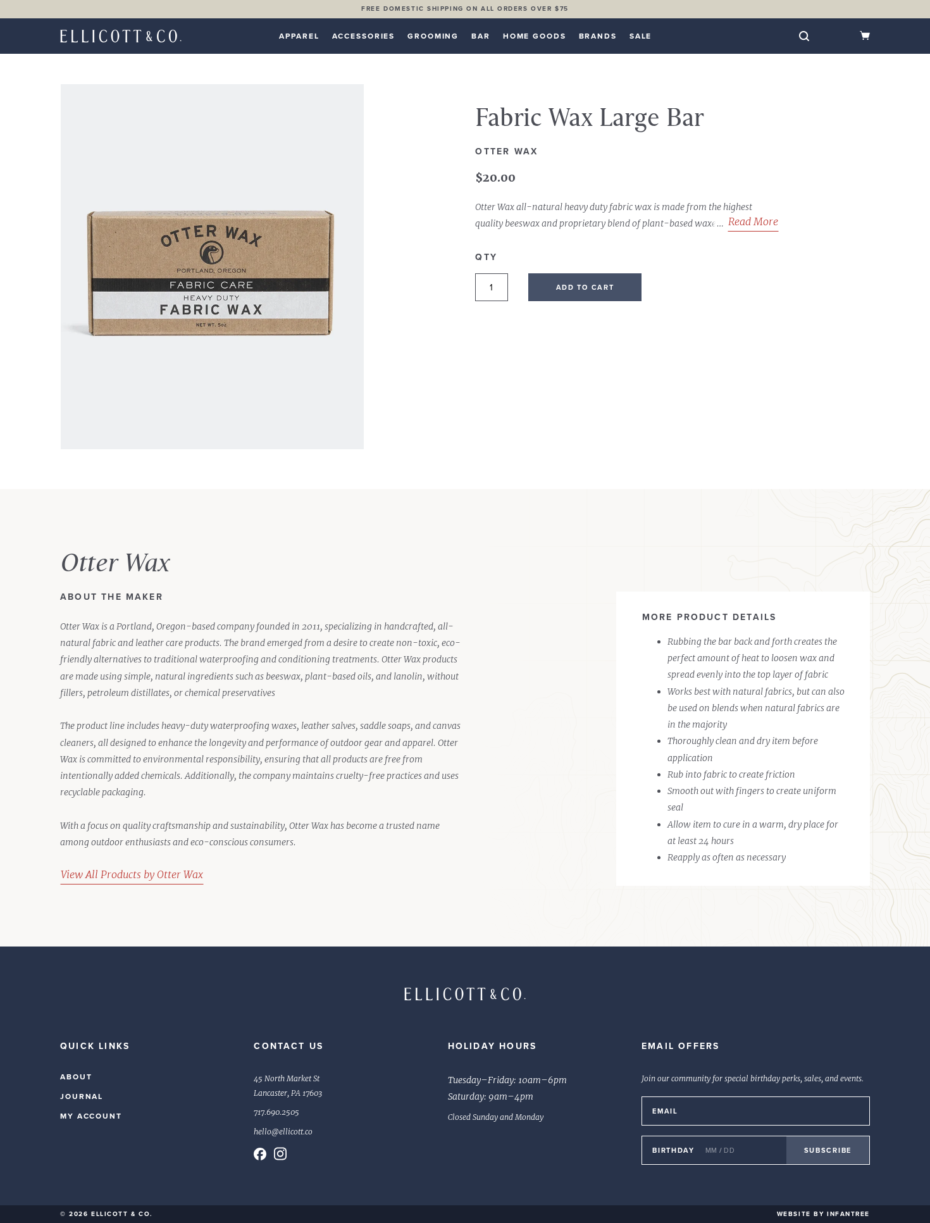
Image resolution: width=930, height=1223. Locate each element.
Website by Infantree (823, 1214)
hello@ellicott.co (283, 1132)
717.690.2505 (276, 1112)
